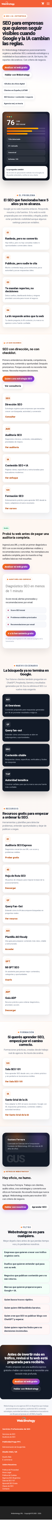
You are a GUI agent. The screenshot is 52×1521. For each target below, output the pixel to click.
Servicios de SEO (8, 1434)
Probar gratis (12, 857)
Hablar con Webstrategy (17, 74)
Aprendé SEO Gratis (10, 1483)
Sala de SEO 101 (8, 1481)
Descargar (10, 888)
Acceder (9, 949)
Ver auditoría (12, 447)
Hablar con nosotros (15, 1207)
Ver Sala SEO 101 (14, 1081)
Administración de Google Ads (13, 1447)
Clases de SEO (7, 1486)
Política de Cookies (9, 1475)
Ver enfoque (11, 478)
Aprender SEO (39, 1207)
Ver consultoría (13, 386)
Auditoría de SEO (8, 1437)
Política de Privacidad (10, 1470)
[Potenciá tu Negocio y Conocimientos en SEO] (8, 3)
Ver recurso (11, 918)
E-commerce (7, 1460)
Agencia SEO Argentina (11, 1478)
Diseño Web (6, 1457)
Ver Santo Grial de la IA (17, 1115)
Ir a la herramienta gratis (20, 633)
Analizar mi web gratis (16, 67)
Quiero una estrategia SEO (18, 378)
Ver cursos (11, 508)
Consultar (10, 416)
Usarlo (8, 979)
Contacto (5, 1489)
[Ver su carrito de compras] (42, 3)
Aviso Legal (6, 1472)
